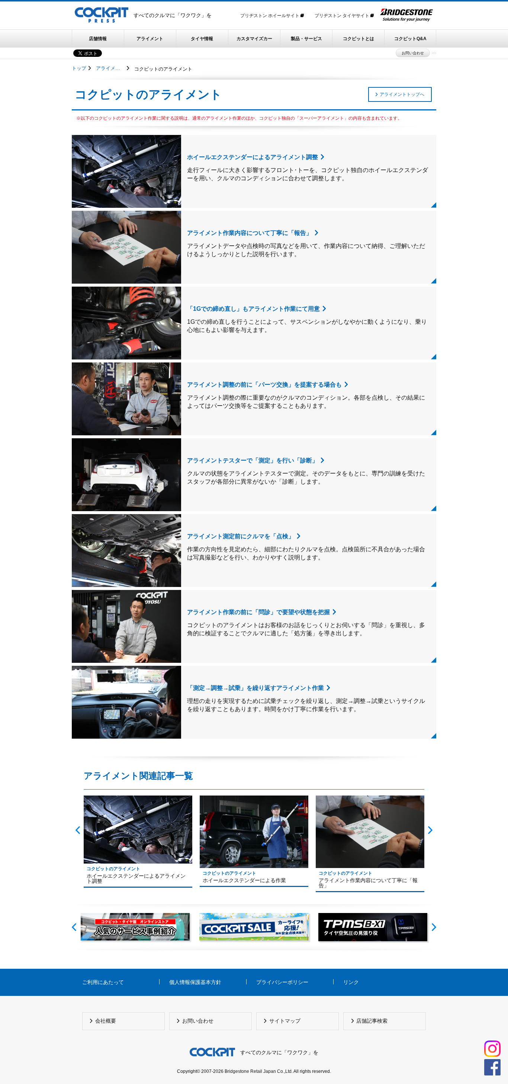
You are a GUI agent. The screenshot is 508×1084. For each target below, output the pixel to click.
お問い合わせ (413, 53)
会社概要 (105, 1021)
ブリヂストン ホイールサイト (270, 15)
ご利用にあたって (103, 982)
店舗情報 (98, 38)
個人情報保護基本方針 (195, 982)
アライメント (149, 38)
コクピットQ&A (410, 38)
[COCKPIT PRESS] (101, 24)
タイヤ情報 (202, 38)
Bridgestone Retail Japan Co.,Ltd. (259, 1071)
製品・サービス (306, 38)
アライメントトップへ (402, 94)
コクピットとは (358, 38)
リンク (351, 982)
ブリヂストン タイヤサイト (342, 15)
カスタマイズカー (254, 38)
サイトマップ (284, 1021)
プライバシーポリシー (282, 982)
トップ (79, 68)
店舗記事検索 (372, 1021)
